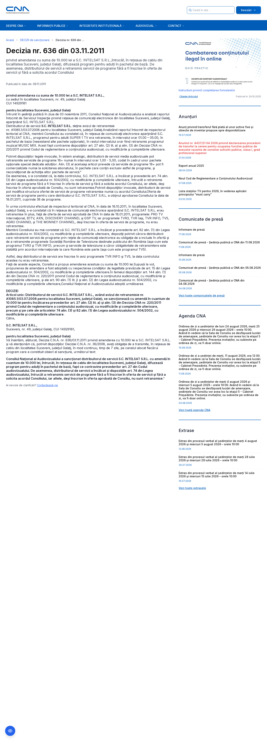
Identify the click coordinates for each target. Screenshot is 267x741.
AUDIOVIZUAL (145, 25)
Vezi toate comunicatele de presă (202, 295)
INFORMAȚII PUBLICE (51, 25)
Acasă (10, 40)
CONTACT (174, 25)
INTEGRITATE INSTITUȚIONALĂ (100, 25)
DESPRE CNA (14, 25)
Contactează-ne (47, 385)
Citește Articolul (188, 96)
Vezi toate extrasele (192, 488)
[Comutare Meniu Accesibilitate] (10, 730)
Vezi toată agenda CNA (194, 410)
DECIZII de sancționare (34, 40)
